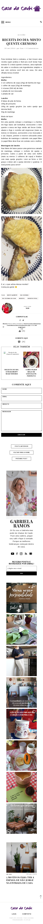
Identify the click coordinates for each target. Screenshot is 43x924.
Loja (14, 914)
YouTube (12, 553)
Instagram (21, 553)
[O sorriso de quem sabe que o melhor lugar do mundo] (21, 661)
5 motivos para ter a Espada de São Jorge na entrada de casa (20, 880)
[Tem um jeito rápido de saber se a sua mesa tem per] (21, 629)
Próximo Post (21, 458)
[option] (12, 363)
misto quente (12, 295)
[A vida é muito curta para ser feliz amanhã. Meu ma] (21, 787)
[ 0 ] (23, 342)
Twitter (23, 320)
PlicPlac (27, 919)
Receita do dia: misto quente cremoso (21, 41)
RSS (26, 553)
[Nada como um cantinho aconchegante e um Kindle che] (21, 818)
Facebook (20, 320)
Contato (30, 553)
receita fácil (32, 298)
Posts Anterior (21, 446)
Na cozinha (21, 35)
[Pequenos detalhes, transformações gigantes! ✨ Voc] (21, 598)
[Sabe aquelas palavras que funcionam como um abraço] (21, 724)
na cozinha (24, 295)
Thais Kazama (28, 918)
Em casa (9, 874)
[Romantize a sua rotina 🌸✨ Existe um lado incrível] (21, 755)
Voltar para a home (21, 452)
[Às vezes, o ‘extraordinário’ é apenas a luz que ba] (21, 692)
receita (22, 298)
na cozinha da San (9, 298)
